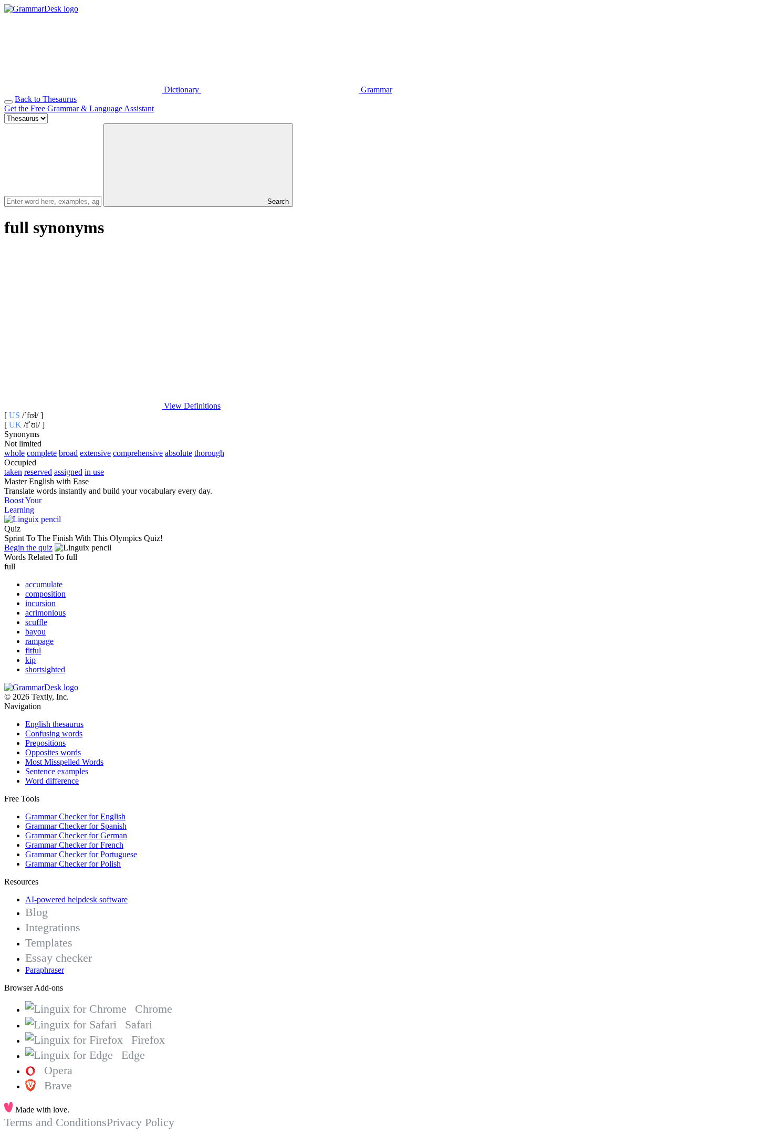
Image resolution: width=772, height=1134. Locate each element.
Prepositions (45, 742)
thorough (209, 453)
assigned (68, 471)
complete (42, 453)
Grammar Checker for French (74, 844)
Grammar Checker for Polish (73, 863)
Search (277, 201)
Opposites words (53, 752)
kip (30, 660)
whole (14, 453)
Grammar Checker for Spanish (76, 825)
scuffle (36, 622)
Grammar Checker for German (76, 835)
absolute (178, 453)
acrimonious (45, 612)
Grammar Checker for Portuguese (81, 854)
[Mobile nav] (8, 101)
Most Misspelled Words (64, 761)
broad (68, 453)
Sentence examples (56, 771)
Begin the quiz (28, 547)
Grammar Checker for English (75, 816)
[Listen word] (83, 324)
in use (94, 471)
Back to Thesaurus (46, 99)
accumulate (43, 584)
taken (13, 471)
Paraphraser (44, 969)
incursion (40, 603)
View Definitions (191, 405)
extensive (95, 453)
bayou (35, 631)
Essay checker (58, 957)
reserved (38, 471)
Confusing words (53, 733)
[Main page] (41, 8)
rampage (39, 641)
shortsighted (45, 669)
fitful (33, 650)
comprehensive (138, 453)
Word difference (52, 780)
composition (45, 593)
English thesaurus (54, 724)
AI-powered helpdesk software (76, 899)
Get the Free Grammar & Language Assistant (79, 108)
